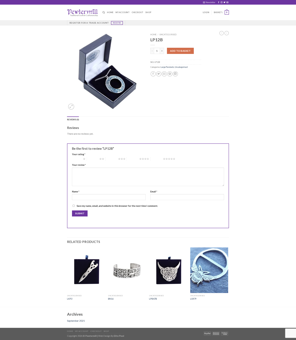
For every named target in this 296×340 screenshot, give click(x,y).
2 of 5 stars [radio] (93, 159)
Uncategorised (168, 34)
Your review (79, 165)
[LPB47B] (168, 270)
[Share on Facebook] (153, 73)
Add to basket (180, 50)
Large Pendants (167, 67)
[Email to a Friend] (164, 73)
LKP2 (69, 298)
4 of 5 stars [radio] (133, 159)
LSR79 (193, 298)
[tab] (73, 119)
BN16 (110, 298)
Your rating (78, 154)
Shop (148, 12)
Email (153, 191)
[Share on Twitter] (158, 73)
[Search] (104, 12)
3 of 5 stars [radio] (112, 159)
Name (75, 191)
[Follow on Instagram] (221, 2)
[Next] (228, 276)
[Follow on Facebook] (219, 2)
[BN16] (127, 270)
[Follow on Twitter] (224, 2)
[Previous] (67, 276)
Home (110, 12)
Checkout (137, 12)
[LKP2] (86, 270)
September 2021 (76, 320)
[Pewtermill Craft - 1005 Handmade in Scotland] (82, 12)
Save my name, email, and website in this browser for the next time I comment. (117, 206)
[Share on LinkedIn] (175, 73)
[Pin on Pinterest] (169, 73)
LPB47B (153, 298)
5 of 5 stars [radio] (156, 159)
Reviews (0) (73, 119)
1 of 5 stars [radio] (76, 159)
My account (122, 12)
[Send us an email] (227, 2)
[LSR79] (209, 270)
